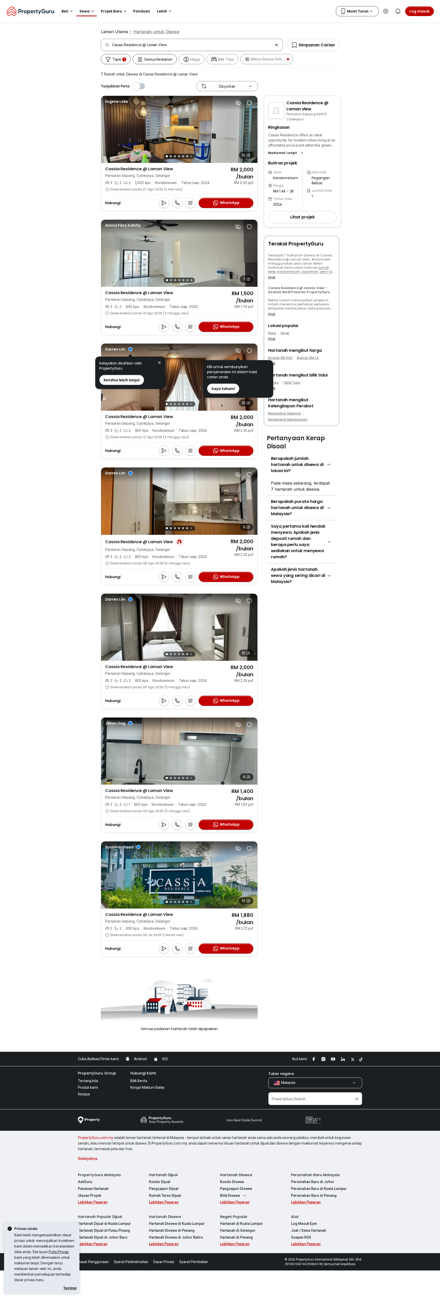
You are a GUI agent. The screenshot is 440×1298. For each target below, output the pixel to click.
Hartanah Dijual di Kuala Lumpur (104, 1224)
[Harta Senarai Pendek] (249, 103)
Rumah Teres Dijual (165, 1195)
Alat (295, 1216)
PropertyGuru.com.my (95, 1138)
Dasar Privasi (163, 1262)
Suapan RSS (301, 1237)
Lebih (162, 11)
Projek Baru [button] (111, 11)
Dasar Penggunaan (93, 1262)
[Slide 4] (179, 156)
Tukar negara (281, 1073)
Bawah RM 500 (280, 358)
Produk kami (88, 1087)
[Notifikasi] (398, 11)
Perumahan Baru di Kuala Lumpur (319, 1189)
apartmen (310, 271)
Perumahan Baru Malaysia (315, 1174)
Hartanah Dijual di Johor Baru (102, 1237)
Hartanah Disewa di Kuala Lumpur (177, 1224)
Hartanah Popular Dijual (100, 1216)
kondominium (288, 271)
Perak (285, 333)
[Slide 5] (183, 156)
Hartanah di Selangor (238, 1230)
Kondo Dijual (159, 1182)
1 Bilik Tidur (291, 383)
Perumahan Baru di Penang (314, 1195)
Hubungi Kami (143, 1073)
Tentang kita (88, 1081)
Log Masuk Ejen (304, 1224)
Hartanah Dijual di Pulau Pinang (104, 1230)
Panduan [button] (141, 11)
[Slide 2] (171, 156)
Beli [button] (65, 11)
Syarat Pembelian (193, 1262)
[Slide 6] (187, 156)
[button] (286, 153)
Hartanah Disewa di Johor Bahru (176, 1237)
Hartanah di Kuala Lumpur (241, 1224)
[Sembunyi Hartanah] (238, 103)
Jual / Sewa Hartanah (308, 1230)
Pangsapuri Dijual (163, 1189)
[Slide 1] (167, 156)
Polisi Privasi (59, 1252)
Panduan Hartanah (93, 1189)
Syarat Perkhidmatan (131, 1262)
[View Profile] (116, 101)
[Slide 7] (191, 156)
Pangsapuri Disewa (236, 1189)
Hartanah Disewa (236, 1174)
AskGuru (85, 1182)
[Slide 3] (175, 156)
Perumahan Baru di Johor (312, 1182)
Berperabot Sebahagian (288, 420)
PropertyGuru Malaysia (99, 1174)
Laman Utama (114, 31)
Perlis (272, 333)
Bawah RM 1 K (308, 358)
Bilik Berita (138, 1081)
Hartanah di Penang (236, 1237)
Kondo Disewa (232, 1182)
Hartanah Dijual (163, 1174)
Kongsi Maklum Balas (147, 1087)
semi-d (326, 271)
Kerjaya (84, 1094)
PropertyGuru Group (97, 1073)
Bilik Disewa (230, 1195)
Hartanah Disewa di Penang (172, 1230)
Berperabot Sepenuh (284, 413)
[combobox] (192, 44)
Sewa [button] (84, 11)
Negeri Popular (234, 1216)
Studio (273, 383)
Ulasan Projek (89, 1195)
